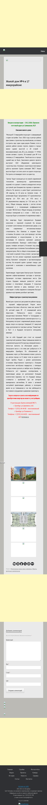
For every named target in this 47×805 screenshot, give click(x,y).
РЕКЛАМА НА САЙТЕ (23, 787)
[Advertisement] (23, 23)
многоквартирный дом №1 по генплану (20, 152)
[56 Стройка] (4, 50)
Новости (23, 776)
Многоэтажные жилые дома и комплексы (21, 569)
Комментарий (9, 640)
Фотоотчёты (35, 769)
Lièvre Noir (26, 800)
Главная (10, 769)
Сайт (7, 681)
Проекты (23, 772)
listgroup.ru (25, 417)
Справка (35, 776)
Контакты (29, 779)
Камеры (35, 772)
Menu (43, 51)
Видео (12, 772)
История (11, 776)
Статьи (17, 779)
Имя (7, 664)
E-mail (8, 673)
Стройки (21, 769)
